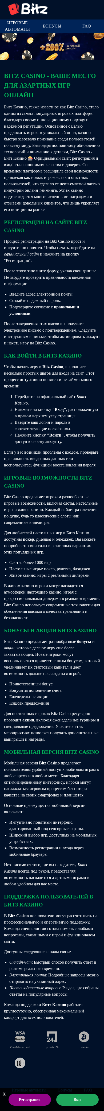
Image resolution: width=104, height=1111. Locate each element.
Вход (77, 1100)
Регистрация (30, 1100)
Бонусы (52, 26)
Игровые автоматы (17, 26)
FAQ (86, 26)
